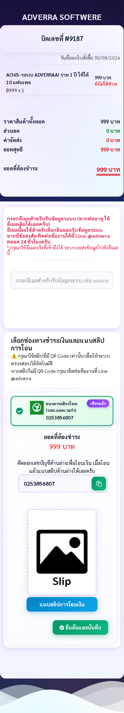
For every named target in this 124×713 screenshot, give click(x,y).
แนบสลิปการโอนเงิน (62, 604)
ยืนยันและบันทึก (82, 627)
